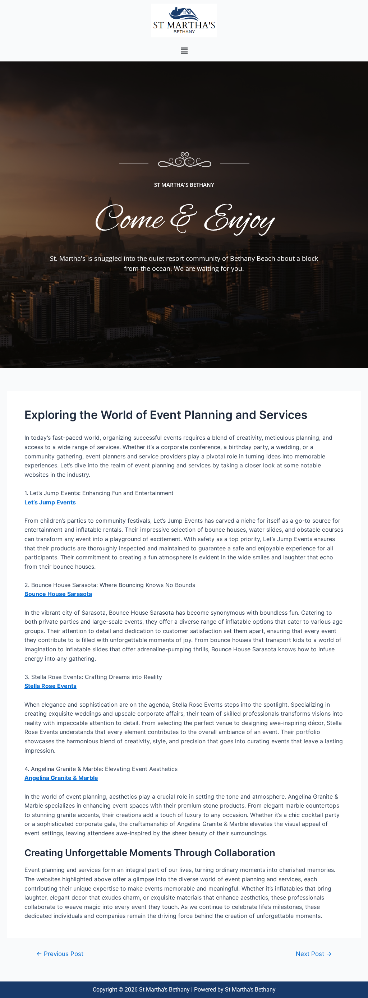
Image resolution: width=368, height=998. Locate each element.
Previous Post (59, 954)
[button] (184, 51)
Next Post (314, 954)
